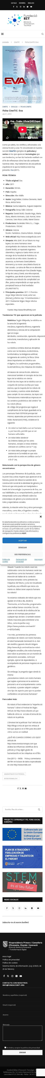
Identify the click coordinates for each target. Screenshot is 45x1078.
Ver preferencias (22, 554)
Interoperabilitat (11, 778)
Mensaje (6, 1025)
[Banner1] (22, 834)
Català (14, 3)
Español (22, 3)
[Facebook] (13, 7)
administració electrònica (14, 774)
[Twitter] (17, 7)
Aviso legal (6, 956)
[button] (41, 516)
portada (5, 42)
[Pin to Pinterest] (23, 788)
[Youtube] (31, 7)
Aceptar (22, 540)
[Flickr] (27, 7)
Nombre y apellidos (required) (15, 995)
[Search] (42, 34)
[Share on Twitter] (20, 788)
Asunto (5, 1015)
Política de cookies (6, 560)
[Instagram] (20, 7)
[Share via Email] (25, 788)
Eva (12, 170)
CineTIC (17, 42)
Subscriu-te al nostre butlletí (15, 922)
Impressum (38, 559)
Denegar (22, 547)
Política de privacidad (11, 959)
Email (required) (9, 1005)
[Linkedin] (24, 7)
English (31, 3)
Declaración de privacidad (21, 560)
